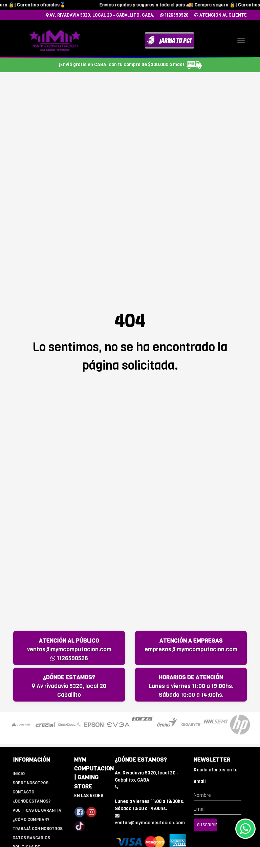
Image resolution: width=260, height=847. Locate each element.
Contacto (23, 792)
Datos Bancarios (31, 838)
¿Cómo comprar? (31, 819)
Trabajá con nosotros (38, 828)
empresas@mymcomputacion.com (191, 649)
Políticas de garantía (37, 810)
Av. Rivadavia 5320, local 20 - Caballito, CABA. (101, 15)
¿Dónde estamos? (32, 801)
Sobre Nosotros (30, 783)
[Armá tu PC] (169, 40)
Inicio (19, 773)
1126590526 (176, 15)
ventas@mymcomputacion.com (69, 649)
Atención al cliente (222, 15)
